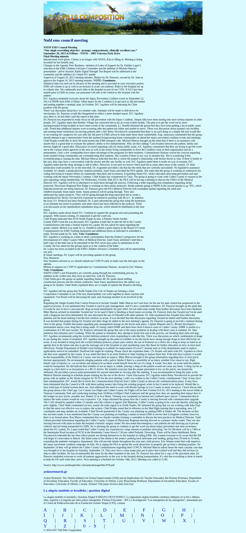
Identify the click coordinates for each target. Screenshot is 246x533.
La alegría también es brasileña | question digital (77, 490)
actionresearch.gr (55, 471)
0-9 (91, 525)
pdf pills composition (90, 13)
